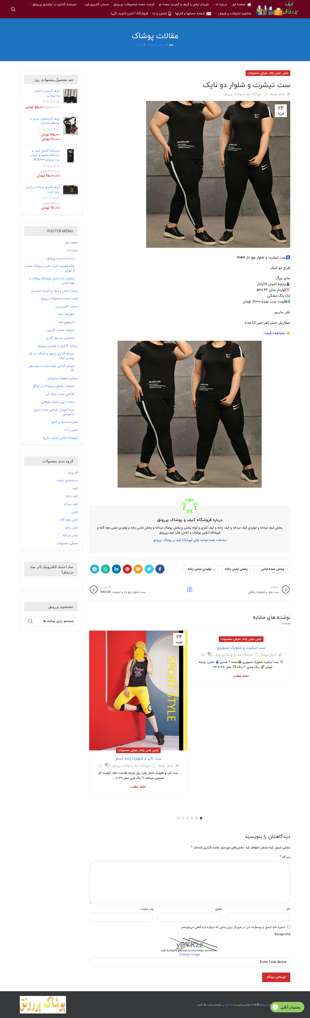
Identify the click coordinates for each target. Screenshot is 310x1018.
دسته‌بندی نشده (67, 480)
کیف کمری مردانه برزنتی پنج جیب (43, 189)
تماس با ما (71, 430)
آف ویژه (73, 473)
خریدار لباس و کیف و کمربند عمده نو (54, 291)
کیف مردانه (71, 504)
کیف (75, 488)
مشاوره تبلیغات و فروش (62, 378)
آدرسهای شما (66, 322)
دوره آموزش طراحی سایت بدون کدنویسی (54, 412)
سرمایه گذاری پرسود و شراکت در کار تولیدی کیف (51, 355)
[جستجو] (13, 9)
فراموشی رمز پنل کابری (60, 338)
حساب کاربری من (66, 306)
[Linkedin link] (116, 569)
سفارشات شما (66, 314)
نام (288, 908)
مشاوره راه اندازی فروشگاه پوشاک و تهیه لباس (52, 280)
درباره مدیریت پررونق (60, 258)
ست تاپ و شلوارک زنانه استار (138, 758)
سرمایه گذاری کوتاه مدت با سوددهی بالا (51, 368)
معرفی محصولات (155, 45)
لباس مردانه (70, 535)
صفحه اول (71, 243)
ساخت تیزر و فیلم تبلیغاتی (57, 402)
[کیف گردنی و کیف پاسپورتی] (70, 99)
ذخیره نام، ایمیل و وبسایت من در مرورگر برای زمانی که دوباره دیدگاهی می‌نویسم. (233, 927)
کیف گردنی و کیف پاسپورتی (47, 93)
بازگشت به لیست (189, 589)
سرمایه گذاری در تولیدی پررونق (58, 346)
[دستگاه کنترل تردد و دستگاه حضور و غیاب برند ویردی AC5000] (70, 163)
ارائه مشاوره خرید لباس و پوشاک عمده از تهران (49, 268)
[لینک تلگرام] (94, 569)
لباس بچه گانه (69, 520)
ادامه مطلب (241, 675)
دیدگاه (285, 857)
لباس (139, 45)
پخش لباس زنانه (236, 569)
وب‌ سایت (147, 908)
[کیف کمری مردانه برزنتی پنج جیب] (70, 197)
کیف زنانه (72, 496)
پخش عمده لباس (272, 569)
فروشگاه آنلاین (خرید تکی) (60, 438)
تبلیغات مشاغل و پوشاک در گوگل (53, 386)
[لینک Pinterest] (127, 569)
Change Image (189, 954)
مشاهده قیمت (274, 333)
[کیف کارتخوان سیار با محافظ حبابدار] (70, 129)
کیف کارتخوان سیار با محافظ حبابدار (45, 121)
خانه (171, 45)
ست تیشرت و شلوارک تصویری (241, 647)
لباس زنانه (275, 73)
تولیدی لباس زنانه (199, 569)
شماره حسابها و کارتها (64, 422)
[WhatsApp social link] (105, 569)
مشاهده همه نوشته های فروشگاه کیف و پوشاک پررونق (189, 540)
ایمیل (218, 908)
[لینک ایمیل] (138, 569)
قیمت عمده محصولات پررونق (59, 298)
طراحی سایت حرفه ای (60, 394)
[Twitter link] (149, 569)
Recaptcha (282, 934)
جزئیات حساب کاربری (60, 330)
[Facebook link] (160, 569)
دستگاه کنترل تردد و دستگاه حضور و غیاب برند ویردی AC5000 (45, 155)
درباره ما (73, 250)
